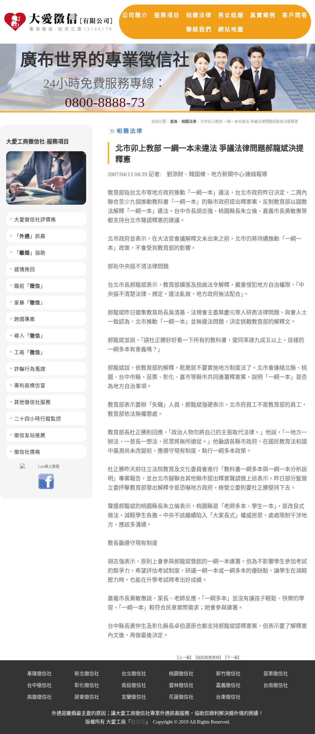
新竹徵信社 (228, 673)
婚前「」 (30, 286)
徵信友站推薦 (30, 435)
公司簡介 (135, 15)
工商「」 (30, 352)
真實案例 (263, 15)
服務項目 (167, 15)
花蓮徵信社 (181, 697)
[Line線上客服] (46, 466)
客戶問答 (295, 15)
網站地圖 (231, 29)
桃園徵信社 (181, 673)
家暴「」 (30, 302)
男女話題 (231, 15)
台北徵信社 (134, 673)
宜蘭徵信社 (134, 697)
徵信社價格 (27, 452)
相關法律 (199, 15)
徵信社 (138, 721)
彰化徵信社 (86, 685)
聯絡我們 (199, 29)
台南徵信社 (275, 685)
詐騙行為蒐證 (30, 369)
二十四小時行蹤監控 (37, 418)
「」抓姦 (30, 236)
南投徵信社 (134, 685)
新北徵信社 (86, 673)
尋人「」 (30, 335)
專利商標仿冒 (30, 385)
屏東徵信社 (86, 697)
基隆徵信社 (39, 673)
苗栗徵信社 (275, 673)
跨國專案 (24, 319)
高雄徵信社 (39, 697)
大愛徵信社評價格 (35, 219)
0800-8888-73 (105, 102)
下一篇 (232, 658)
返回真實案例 (208, 658)
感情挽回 (24, 269)
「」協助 (30, 252)
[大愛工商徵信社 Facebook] (46, 488)
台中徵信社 (39, 685)
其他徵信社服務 (32, 402)
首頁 (173, 122)
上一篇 (184, 658)
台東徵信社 (228, 697)
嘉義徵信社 (228, 685)
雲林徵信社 (181, 685)
